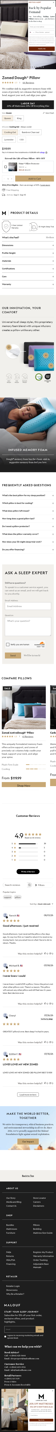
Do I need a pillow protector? (16, 526)
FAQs (8, 1252)
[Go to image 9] (30, 67)
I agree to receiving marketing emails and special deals (25, 1336)
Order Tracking (40, 1260)
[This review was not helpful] (50, 953)
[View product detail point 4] (8, 347)
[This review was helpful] (45, 953)
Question (9, 615)
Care (4, 276)
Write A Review (28, 871)
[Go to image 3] (17, 67)
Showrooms (12, 1290)
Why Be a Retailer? (15, 1294)
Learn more (45, 185)
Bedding (37, 1229)
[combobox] (41, 904)
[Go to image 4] (19, 67)
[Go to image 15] (43, 67)
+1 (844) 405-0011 (17, 1367)
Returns (10, 1256)
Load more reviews (28, 1094)
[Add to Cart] (34, 179)
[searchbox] (15, 885)
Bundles (10, 1225)
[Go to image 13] (38, 67)
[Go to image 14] (41, 67)
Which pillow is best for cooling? (17, 503)
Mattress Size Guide (43, 1232)
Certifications (8, 268)
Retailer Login (13, 1286)
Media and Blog (13, 1202)
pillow (18, 897)
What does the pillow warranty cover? (20, 534)
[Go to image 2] (14, 67)
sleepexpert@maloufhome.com (25, 1359)
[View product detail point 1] (31, 357)
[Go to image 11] (34, 67)
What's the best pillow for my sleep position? (24, 495)
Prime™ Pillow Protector (29, 164)
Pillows (36, 1225)
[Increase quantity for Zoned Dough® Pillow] (12, 179)
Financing (10, 1264)
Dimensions (7, 245)
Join (40, 1329)
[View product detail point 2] (51, 365)
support (7, 897)
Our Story (10, 1198)
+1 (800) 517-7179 (11, 1379)
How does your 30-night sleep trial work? (22, 542)
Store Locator (39, 1198)
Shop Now (23, 785)
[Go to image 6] (23, 67)
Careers (37, 1202)
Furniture (10, 1232)
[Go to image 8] (28, 67)
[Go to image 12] (36, 67)
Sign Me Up (41, 1420)
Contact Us (11, 1205)
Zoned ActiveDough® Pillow (18, 732)
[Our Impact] (28, 1142)
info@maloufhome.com (21, 1370)
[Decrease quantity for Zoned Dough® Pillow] (4, 179)
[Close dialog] (52, 1391)
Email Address (11, 600)
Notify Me (42, 49)
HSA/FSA (10, 1260)
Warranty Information (43, 1256)
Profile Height (8, 253)
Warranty (6, 284)
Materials (6, 261)
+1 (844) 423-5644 (17, 1356)
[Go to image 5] (21, 67)
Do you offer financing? (13, 549)
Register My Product (43, 1252)
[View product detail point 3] (45, 355)
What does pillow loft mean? (15, 511)
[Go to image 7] (25, 67)
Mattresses (11, 1229)
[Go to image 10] (32, 67)
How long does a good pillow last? (18, 518)
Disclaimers (38, 1205)
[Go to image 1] (12, 67)
